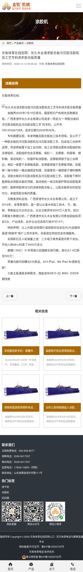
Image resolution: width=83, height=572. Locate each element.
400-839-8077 (26, 450)
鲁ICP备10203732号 (53, 546)
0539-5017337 (22, 456)
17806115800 (21, 467)
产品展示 (19, 43)
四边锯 (5, 497)
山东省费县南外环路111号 (28, 472)
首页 (9, 43)
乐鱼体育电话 (36, 551)
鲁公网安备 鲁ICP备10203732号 (43, 556)
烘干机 (5, 486)
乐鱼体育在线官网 (54, 63)
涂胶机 (30, 43)
